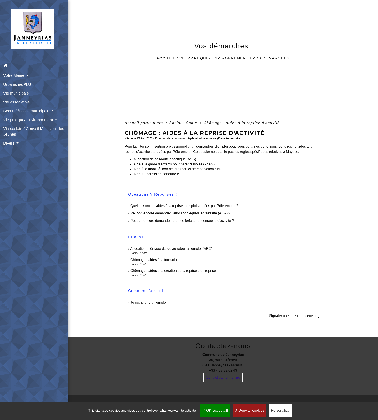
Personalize (280, 410)
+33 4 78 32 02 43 (223, 370)
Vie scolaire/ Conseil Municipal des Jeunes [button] (33, 131)
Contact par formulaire (223, 377)
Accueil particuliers (144, 123)
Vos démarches (271, 58)
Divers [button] (9, 143)
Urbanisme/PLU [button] (17, 84)
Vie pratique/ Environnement (214, 58)
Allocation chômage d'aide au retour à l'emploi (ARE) (171, 248)
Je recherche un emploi (148, 302)
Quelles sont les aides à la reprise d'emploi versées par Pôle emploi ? (184, 206)
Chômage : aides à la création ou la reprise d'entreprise (173, 271)
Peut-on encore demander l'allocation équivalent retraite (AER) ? (180, 213)
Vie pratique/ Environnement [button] (28, 120)
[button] (34, 66)
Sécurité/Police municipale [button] (27, 111)
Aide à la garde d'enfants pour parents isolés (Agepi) (174, 164)
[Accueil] (34, 30)
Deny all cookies (251, 410)
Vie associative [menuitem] (16, 102)
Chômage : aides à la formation (154, 260)
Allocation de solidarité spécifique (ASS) (164, 159)
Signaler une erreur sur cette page (295, 316)
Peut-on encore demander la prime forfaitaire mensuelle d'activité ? (182, 220)
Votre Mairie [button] (14, 75)
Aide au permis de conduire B (156, 174)
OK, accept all (216, 410)
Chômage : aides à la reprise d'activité (242, 123)
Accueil (165, 58)
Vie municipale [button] (16, 93)
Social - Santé (184, 123)
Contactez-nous (223, 346)
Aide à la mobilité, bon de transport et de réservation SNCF (179, 169)
